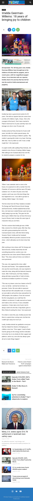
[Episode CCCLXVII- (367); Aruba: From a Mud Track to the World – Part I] (6, 379)
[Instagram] (12, 491)
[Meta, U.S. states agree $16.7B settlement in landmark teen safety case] (16, 418)
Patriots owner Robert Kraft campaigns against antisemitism (24, 364)
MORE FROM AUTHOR (23, 372)
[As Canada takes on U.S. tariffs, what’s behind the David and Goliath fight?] (6, 451)
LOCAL (8, 7)
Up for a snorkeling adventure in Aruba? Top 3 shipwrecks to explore (21, 397)
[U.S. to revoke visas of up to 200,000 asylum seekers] (6, 469)
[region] (16, 62)
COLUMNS (4, 381)
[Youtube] (20, 491)
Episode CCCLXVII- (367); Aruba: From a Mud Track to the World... (21, 460)
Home (3, 7)
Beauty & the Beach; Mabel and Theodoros (8, 363)
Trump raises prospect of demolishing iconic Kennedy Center (21, 478)
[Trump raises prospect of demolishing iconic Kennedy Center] (6, 478)
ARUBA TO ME (5, 390)
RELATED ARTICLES (8, 372)
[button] (16, 62)
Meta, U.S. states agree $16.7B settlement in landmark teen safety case (15, 434)
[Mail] (16, 491)
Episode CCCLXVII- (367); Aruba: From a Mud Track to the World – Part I (21, 379)
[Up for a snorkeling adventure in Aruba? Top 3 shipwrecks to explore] (6, 397)
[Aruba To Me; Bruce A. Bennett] (6, 388)
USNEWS (4, 428)
